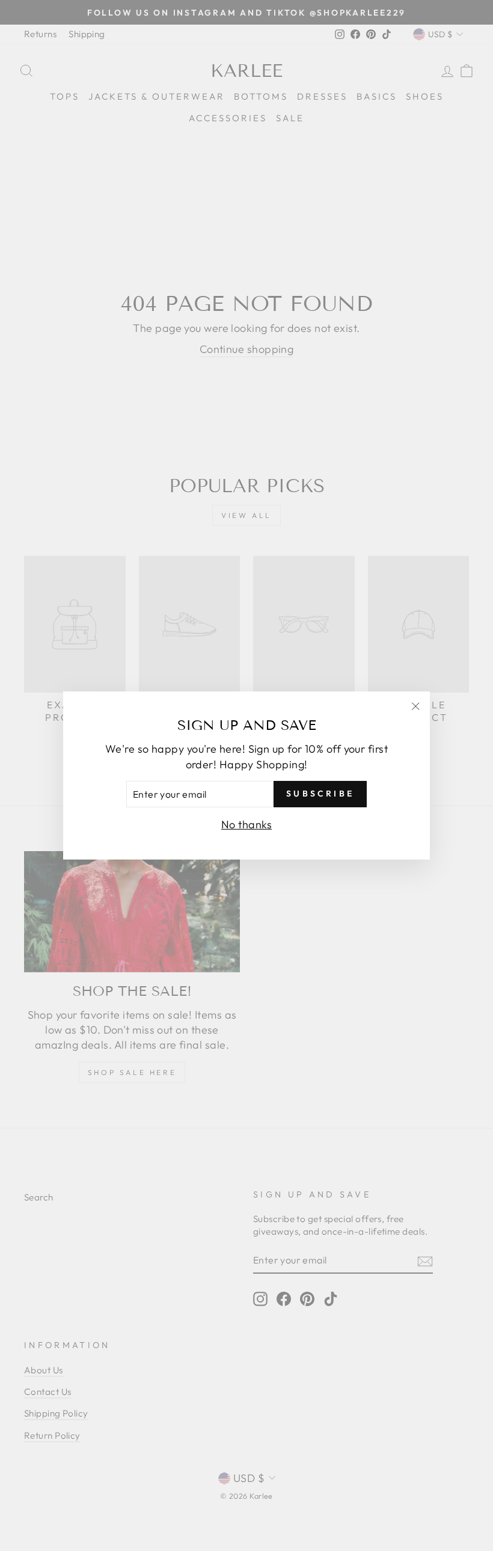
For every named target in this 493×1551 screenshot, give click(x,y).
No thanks (246, 824)
